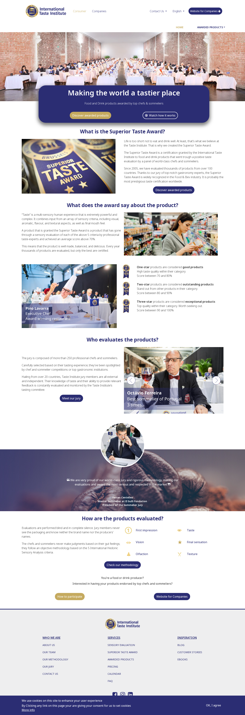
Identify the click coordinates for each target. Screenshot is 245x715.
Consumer (79, 11)
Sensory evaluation (121, 645)
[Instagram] (122, 694)
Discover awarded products (90, 115)
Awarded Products (210, 27)
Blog (180, 645)
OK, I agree (213, 705)
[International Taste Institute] (46, 11)
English (177, 11)
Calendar (114, 673)
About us (49, 645)
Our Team (49, 652)
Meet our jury (71, 398)
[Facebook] (115, 694)
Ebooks (182, 659)
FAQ (110, 681)
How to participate (69, 597)
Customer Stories (189, 652)
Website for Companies (204, 11)
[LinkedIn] (130, 694)
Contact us (50, 673)
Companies (99, 11)
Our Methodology (55, 659)
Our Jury (48, 666)
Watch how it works (162, 115)
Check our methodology (122, 565)
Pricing (113, 666)
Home (179, 27)
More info (28, 710)
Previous (131, 382)
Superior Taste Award (123, 652)
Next (216, 382)
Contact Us (157, 11)
